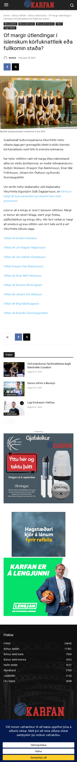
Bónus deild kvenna (45, 24)
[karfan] (6, 58)
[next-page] (11, 421)
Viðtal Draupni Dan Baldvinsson (23, 266)
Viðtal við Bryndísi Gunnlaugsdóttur (26, 313)
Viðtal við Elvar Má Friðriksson (23, 275)
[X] (15, 66)
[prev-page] (6, 421)
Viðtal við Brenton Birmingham (23, 285)
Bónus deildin (19, 15)
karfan (12, 57)
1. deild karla (10, 394)
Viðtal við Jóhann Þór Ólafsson (23, 294)
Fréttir (59, 24)
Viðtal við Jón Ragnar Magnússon (25, 247)
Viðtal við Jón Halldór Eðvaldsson (25, 257)
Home (7, 15)
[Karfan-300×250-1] (38, 587)
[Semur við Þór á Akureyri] (14, 389)
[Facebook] (7, 66)
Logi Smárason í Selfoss (41, 402)
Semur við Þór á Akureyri (41, 383)
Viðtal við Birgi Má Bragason (21, 303)
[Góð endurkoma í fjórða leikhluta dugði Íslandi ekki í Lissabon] (14, 369)
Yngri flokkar (10, 28)
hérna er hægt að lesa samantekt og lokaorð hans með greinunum (38, 196)
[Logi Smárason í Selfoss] (14, 408)
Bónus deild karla (37, 15)
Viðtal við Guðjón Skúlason (20, 238)
